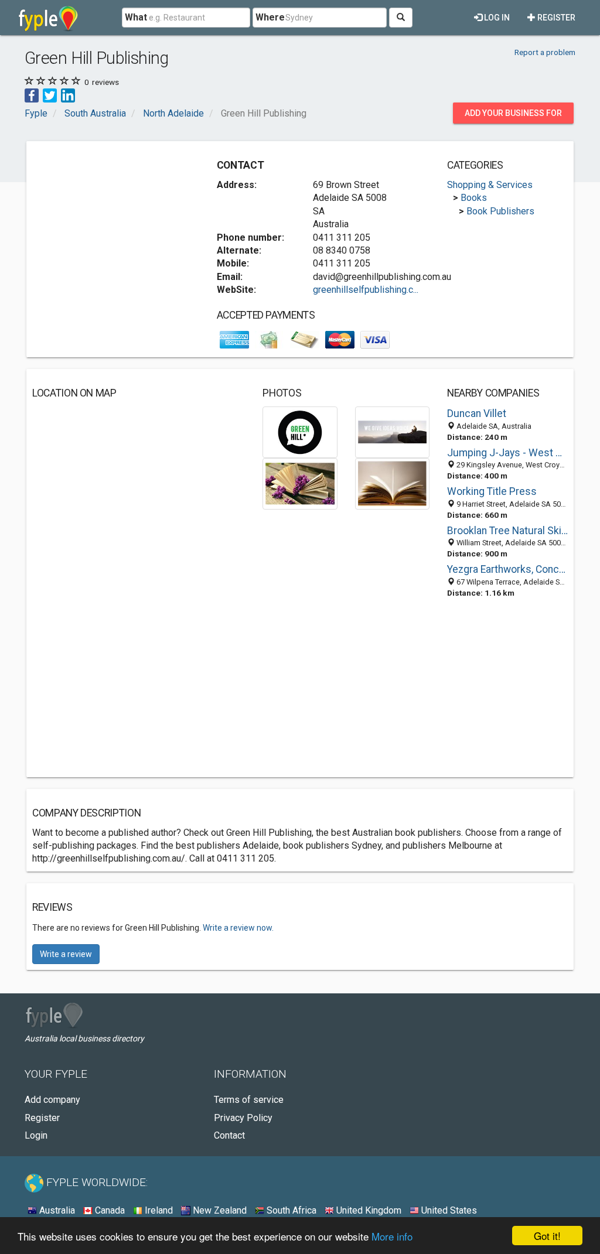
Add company (52, 1099)
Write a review (66, 954)
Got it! (547, 1235)
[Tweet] (50, 95)
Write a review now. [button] (238, 927)
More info (391, 1236)
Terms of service (249, 1099)
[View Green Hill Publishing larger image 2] (392, 431)
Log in (496, 17)
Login (36, 1135)
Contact (229, 1135)
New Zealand (218, 1210)
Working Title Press (492, 491)
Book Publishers (500, 211)
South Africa (290, 1210)
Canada (109, 1210)
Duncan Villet (476, 413)
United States (448, 1210)
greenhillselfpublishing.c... (365, 289)
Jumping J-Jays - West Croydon (507, 453)
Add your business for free (513, 116)
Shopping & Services (490, 184)
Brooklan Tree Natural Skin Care (507, 531)
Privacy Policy (243, 1117)
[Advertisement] (120, 220)
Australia (56, 1210)
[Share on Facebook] (32, 95)
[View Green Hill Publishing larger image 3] (299, 483)
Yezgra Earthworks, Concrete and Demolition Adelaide (507, 569)
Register (555, 17)
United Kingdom (367, 1210)
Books (474, 197)
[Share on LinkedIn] (68, 95)
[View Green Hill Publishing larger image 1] (299, 431)
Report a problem (544, 52)
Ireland (157, 1210)
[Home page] (48, 17)
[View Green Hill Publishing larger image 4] (392, 483)
